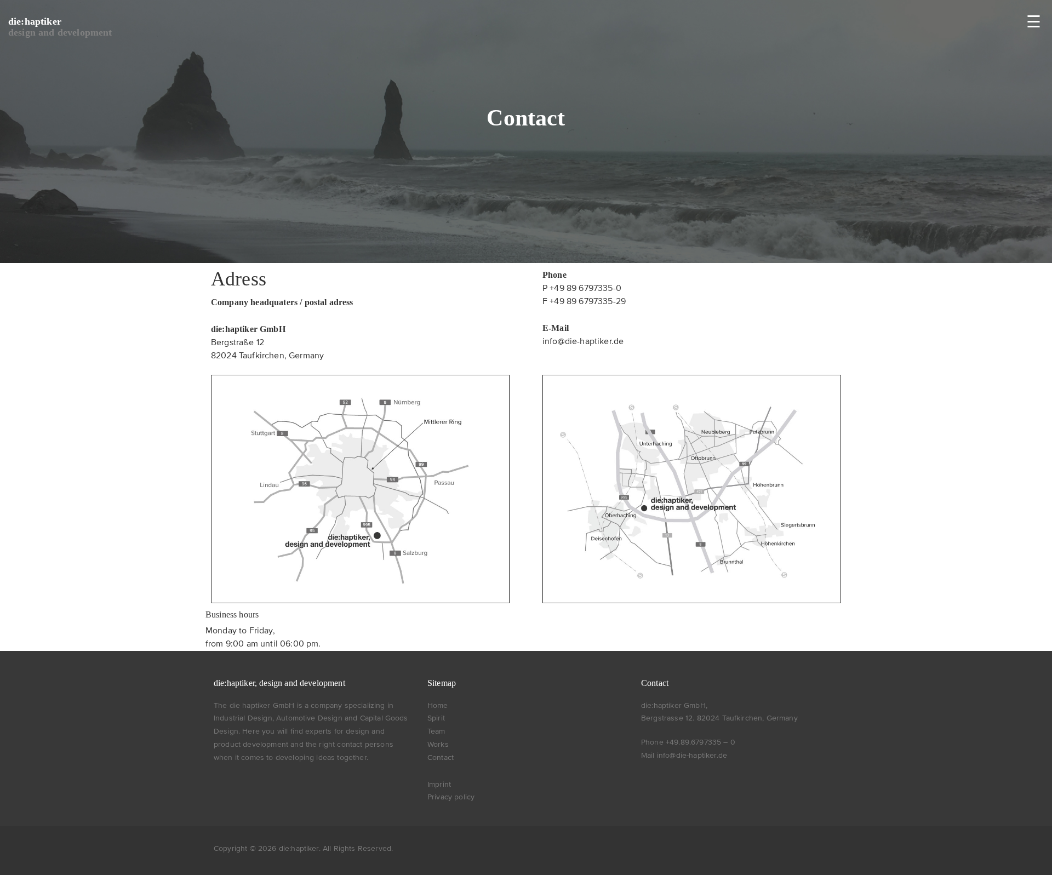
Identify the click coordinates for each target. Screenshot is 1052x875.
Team (436, 731)
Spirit (436, 718)
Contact (440, 758)
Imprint (439, 784)
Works (438, 744)
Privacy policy (450, 797)
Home (437, 706)
